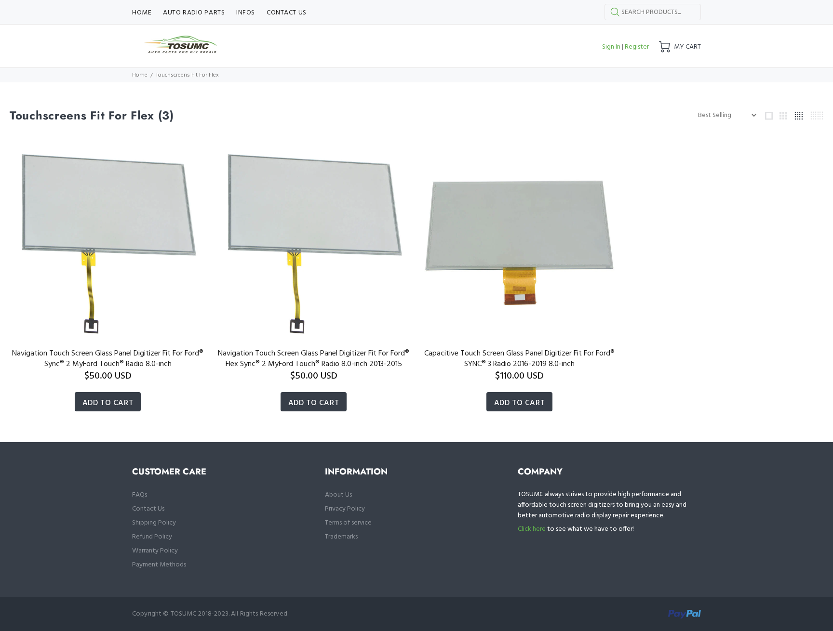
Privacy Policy (345, 508)
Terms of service (348, 522)
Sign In (611, 47)
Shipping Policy (154, 522)
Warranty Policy (155, 550)
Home (140, 75)
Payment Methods (159, 564)
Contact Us (148, 508)
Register (637, 47)
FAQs (139, 494)
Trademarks (341, 536)
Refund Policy (152, 536)
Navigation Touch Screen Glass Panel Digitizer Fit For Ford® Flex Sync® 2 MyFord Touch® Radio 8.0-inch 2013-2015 (313, 358)
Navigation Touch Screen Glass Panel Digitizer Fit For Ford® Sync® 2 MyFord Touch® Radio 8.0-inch (107, 358)
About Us (338, 494)
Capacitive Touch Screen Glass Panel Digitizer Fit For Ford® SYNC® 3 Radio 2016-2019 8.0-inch (519, 358)
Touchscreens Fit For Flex (187, 75)
